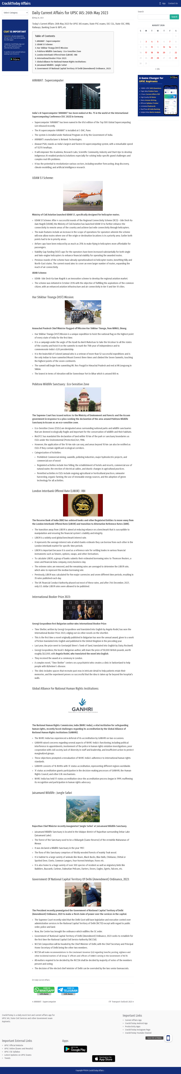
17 (146, 52)
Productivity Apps (132, 1026)
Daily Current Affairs (42, 980)
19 (158, 52)
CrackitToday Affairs (16, 3)
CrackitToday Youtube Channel (138, 1033)
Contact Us (173, 3)
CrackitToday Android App (136, 1023)
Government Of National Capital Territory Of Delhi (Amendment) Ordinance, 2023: (74, 68)
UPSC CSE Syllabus (12, 1051)
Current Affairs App (133, 1020)
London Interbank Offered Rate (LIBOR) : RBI (57, 55)
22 (176, 52)
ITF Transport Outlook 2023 (120, 1001)
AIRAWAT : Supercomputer (48, 41)
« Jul (157, 69)
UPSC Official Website (13, 1045)
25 (152, 58)
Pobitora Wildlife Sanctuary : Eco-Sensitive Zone (59, 51)
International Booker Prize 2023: (52, 58)
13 (164, 47)
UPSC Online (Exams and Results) (18, 1048)
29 (176, 58)
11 (152, 47)
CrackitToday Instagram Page (137, 1029)
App (163, 3)
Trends (7, 1058)
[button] (168, 1038)
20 (164, 52)
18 (152, 52)
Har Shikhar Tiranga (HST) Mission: (52, 48)
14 (170, 47)
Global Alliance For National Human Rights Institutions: (61, 61)
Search (141, 11)
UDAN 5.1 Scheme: (45, 44)
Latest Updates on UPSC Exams (17, 1055)
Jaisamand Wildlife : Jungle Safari (52, 65)
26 (158, 58)
